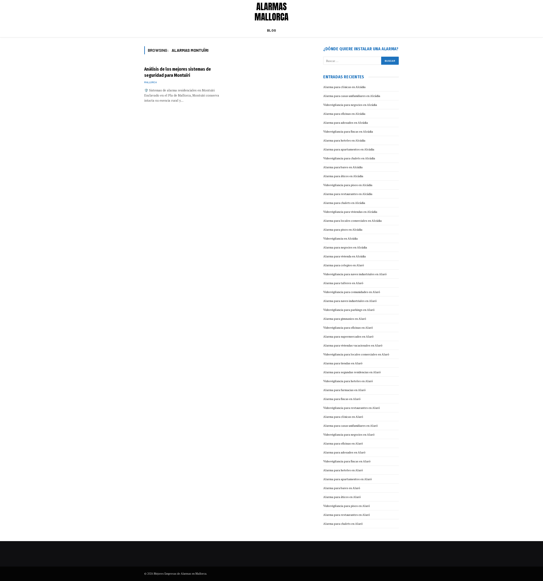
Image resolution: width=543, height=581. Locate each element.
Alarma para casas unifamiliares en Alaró (350, 426)
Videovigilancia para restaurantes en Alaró (351, 408)
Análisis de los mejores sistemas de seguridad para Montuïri (177, 72)
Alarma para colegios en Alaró (343, 265)
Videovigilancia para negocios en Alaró (349, 434)
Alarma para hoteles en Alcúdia (344, 140)
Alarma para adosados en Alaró (344, 452)
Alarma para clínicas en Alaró (343, 417)
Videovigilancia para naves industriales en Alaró (355, 274)
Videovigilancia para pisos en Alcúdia (347, 185)
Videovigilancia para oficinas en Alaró (348, 328)
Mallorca (150, 82)
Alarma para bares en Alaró (341, 488)
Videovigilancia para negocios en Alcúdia (350, 105)
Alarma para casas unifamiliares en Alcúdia (351, 96)
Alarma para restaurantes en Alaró (346, 515)
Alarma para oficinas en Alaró (343, 443)
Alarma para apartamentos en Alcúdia (348, 149)
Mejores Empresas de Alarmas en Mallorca (180, 573)
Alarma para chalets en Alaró (343, 524)
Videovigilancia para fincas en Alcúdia (348, 131)
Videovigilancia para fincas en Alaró (347, 461)
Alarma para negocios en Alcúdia (345, 247)
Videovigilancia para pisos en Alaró (346, 506)
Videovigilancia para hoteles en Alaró (348, 381)
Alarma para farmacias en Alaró (344, 390)
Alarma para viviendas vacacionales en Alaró (352, 345)
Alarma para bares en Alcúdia (342, 167)
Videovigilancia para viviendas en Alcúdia (350, 212)
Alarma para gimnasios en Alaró (344, 319)
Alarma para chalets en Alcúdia (344, 203)
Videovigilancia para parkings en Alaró (349, 310)
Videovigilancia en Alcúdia (340, 238)
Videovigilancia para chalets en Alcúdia (349, 158)
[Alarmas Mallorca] (271, 11)
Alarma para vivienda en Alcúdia (344, 256)
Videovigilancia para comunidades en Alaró (351, 292)
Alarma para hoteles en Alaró (343, 470)
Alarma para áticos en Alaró (342, 497)
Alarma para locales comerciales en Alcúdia (352, 221)
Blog (271, 30)
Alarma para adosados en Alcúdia (345, 123)
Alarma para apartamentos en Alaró (347, 479)
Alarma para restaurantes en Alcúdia (347, 194)
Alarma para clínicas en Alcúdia (344, 87)
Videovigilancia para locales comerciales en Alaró (356, 354)
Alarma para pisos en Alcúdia (342, 229)
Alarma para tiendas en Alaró (342, 363)
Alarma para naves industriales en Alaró (350, 301)
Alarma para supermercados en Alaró (348, 336)
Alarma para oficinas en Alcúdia (344, 114)
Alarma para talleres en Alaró (343, 283)
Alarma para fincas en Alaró (342, 399)
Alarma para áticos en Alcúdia (343, 176)
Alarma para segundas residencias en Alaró (352, 372)
